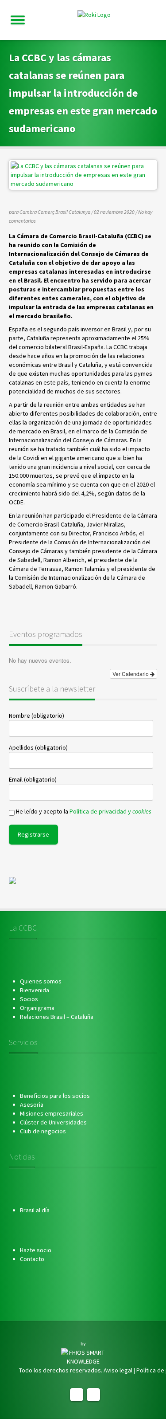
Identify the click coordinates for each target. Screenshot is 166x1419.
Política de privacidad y (110, 811)
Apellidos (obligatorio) (38, 747)
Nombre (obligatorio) (36, 715)
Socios (29, 999)
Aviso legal (118, 1370)
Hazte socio (35, 1250)
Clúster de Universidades (53, 1122)
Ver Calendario (131, 673)
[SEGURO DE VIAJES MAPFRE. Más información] (12, 880)
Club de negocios (43, 1131)
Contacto (32, 1259)
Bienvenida (34, 990)
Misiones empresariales (51, 1113)
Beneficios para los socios (55, 1096)
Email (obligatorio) (33, 779)
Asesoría (31, 1104)
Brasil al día (35, 1210)
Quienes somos (41, 981)
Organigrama (37, 1008)
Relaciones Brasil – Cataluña (56, 1017)
